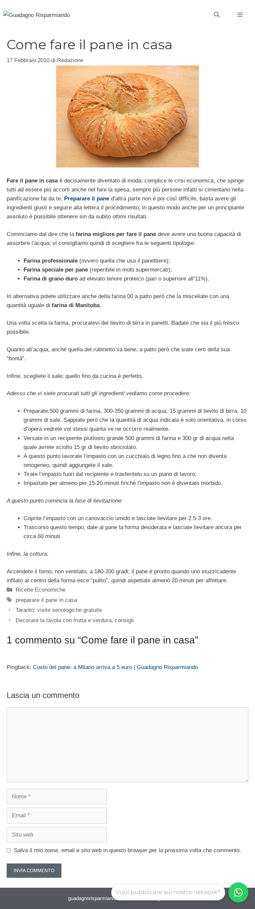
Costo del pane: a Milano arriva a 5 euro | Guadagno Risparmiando (115, 667)
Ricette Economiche (40, 590)
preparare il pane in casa (46, 600)
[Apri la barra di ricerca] (216, 15)
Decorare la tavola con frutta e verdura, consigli (75, 620)
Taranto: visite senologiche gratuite (59, 610)
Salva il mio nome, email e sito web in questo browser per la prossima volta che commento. (127, 850)
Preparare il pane (86, 198)
